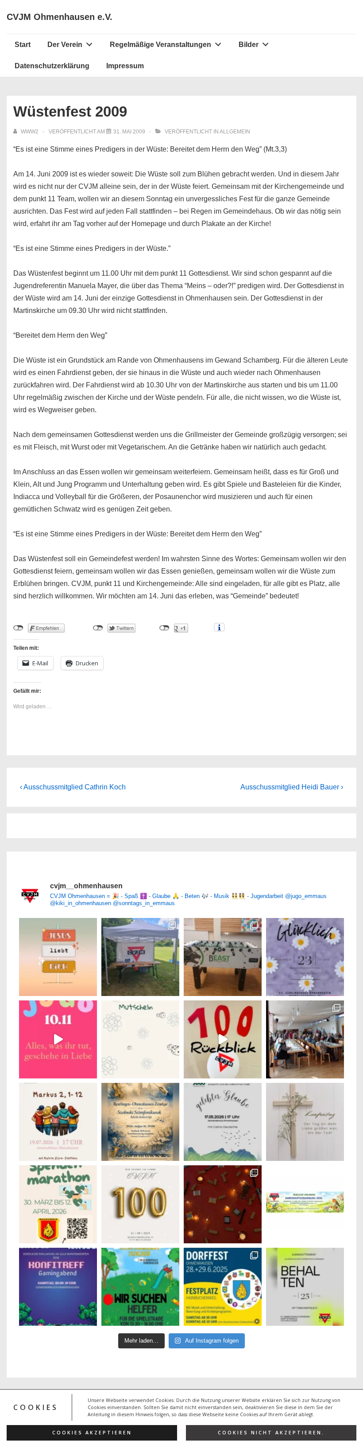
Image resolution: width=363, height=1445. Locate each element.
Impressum (125, 66)
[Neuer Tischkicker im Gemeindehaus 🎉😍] (223, 957)
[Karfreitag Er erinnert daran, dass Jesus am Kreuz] (305, 1122)
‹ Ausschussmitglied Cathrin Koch (73, 787)
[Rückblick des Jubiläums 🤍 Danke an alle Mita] (223, 1039)
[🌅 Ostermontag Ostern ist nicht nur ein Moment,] (58, 957)
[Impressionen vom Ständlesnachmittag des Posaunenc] (305, 1039)
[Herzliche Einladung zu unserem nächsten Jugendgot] (305, 957)
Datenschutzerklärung (52, 66)
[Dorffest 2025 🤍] (223, 1287)
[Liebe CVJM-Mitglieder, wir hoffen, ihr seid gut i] (305, 1204)
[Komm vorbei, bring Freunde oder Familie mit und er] (58, 1122)
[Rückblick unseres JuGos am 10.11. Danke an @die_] (58, 1039)
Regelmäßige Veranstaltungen (160, 44)
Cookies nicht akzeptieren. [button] (271, 1432)
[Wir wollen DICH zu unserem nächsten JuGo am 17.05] (223, 1122)
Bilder (249, 44)
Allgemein (235, 132)
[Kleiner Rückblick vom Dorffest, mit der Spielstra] (140, 957)
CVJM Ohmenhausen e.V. (59, 17)
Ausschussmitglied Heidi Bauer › (291, 787)
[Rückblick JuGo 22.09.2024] (223, 1204)
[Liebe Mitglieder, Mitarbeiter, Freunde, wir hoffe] (140, 1039)
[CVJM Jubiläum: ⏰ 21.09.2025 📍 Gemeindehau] (140, 1287)
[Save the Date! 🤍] (140, 1204)
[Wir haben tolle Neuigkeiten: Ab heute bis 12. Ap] (58, 1204)
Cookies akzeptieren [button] (92, 1432)
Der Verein (64, 44)
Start (23, 44)
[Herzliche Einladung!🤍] (140, 1122)
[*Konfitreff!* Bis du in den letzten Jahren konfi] (58, 1287)
